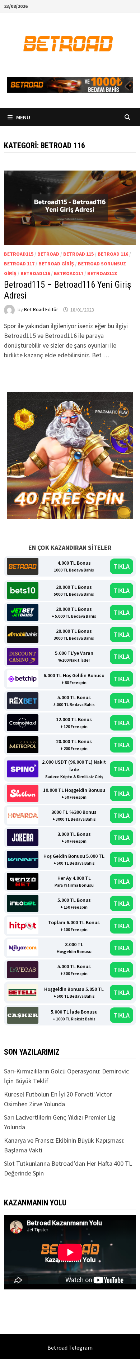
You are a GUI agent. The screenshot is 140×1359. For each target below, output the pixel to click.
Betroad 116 (113, 254)
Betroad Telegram (70, 1347)
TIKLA (121, 566)
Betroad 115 (78, 254)
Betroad (48, 254)
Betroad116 (35, 273)
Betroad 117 (19, 263)
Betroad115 (18, 254)
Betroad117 (68, 273)
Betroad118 (102, 273)
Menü (22, 117)
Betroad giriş (56, 263)
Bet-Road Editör (41, 309)
